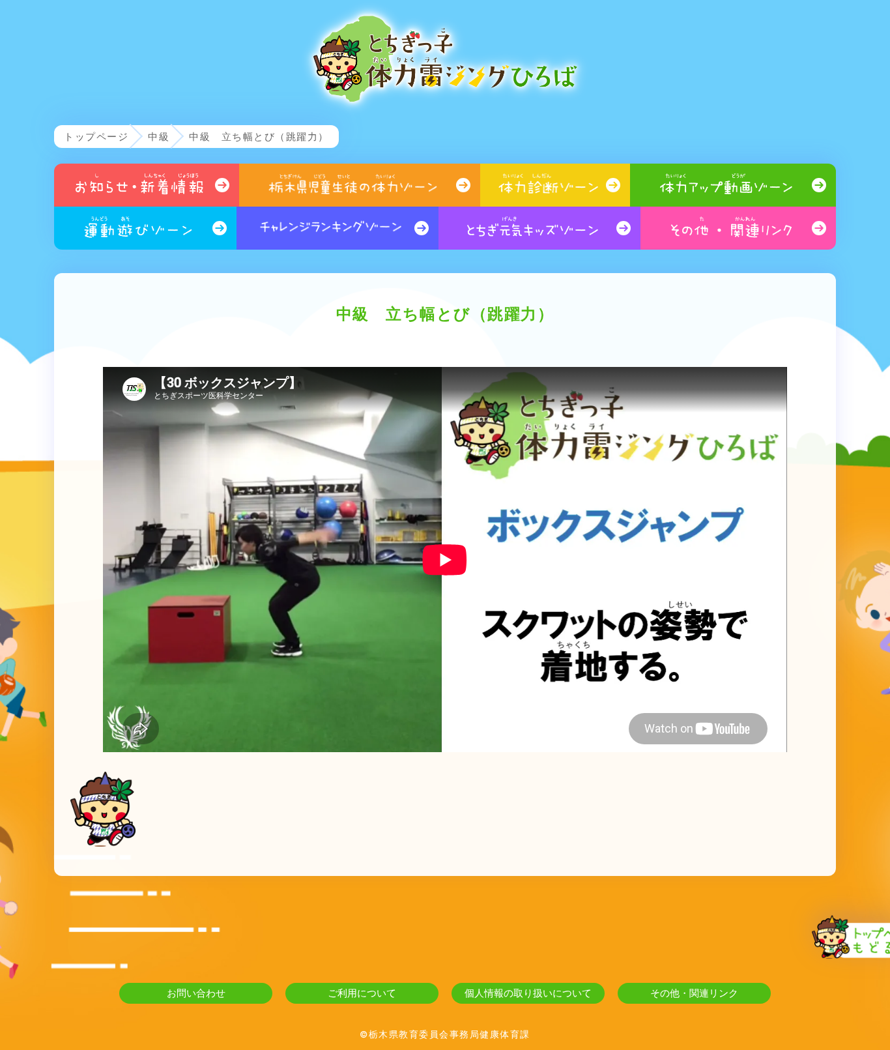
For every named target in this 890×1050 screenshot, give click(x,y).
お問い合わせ (196, 993)
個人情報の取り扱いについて (528, 993)
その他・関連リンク (694, 993)
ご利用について (362, 993)
